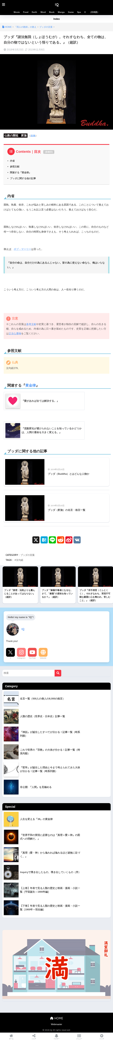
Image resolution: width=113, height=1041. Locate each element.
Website (43, 658)
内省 (12, 160)
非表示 (49, 152)
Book (51, 12)
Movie (17, 12)
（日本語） (94, 12)
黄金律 (30, 385)
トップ (101, 1039)
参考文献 (31, 324)
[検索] (58, 673)
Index (56, 19)
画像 (33, 135)
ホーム (11, 1039)
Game (71, 12)
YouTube (32, 658)
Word (43, 12)
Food (25, 12)
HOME (58, 1018)
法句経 (19, 559)
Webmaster (56, 1024)
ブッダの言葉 (27, 554)
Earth (34, 12)
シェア (34, 1039)
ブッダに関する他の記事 (23, 178)
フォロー (56, 1039)
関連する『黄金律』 (20, 172)
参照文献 (14, 166)
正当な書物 (15, 333)
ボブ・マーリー (22, 249)
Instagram (21, 658)
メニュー (79, 1039)
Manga (61, 12)
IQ (57, 4)
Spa (79, 12)
